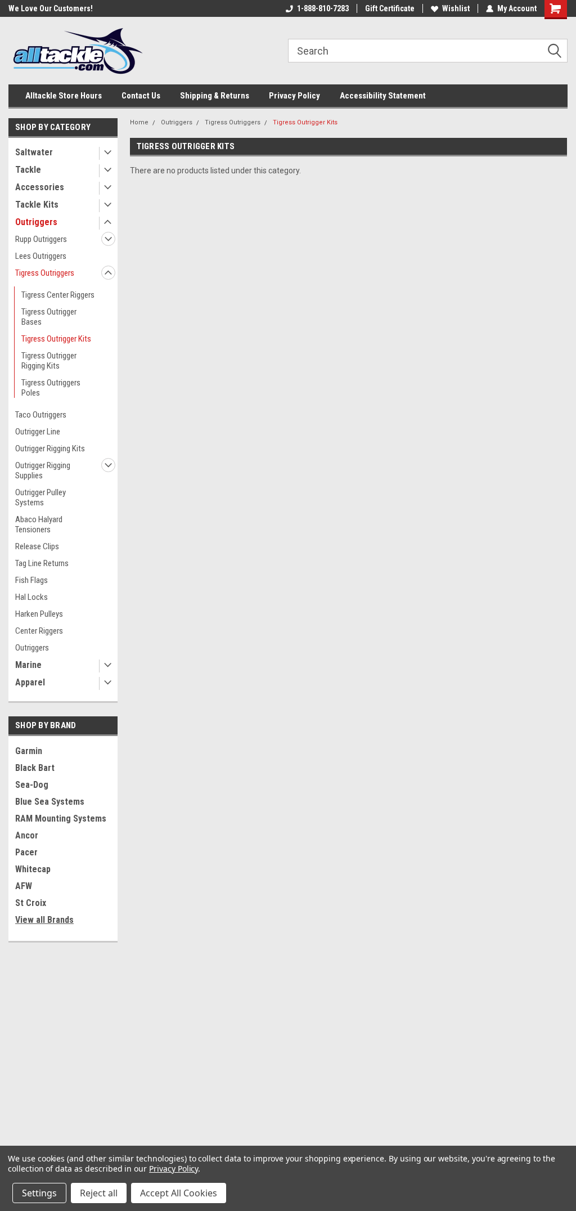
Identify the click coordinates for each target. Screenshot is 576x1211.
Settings (39, 1193)
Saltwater (34, 152)
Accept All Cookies (178, 1193)
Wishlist (456, 8)
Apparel (30, 682)
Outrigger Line (37, 432)
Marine (28, 665)
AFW (23, 886)
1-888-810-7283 (323, 8)
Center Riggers (39, 631)
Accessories (39, 187)
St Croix (30, 903)
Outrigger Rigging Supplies (42, 470)
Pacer (26, 852)
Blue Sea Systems (49, 801)
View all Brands (44, 919)
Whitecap (33, 869)
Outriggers (36, 222)
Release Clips (37, 546)
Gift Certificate (390, 8)
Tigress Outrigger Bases (48, 317)
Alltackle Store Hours (63, 96)
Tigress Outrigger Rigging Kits (48, 361)
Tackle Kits (36, 204)
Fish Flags (31, 580)
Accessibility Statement (383, 96)
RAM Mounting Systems (60, 818)
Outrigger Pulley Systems (40, 497)
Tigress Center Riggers (57, 295)
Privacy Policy (294, 96)
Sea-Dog (31, 784)
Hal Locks (31, 597)
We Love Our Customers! (50, 8)
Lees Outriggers (40, 256)
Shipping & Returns (214, 96)
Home (139, 122)
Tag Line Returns (42, 563)
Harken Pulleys (39, 614)
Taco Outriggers (40, 415)
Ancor (26, 835)
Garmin (28, 751)
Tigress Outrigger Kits (56, 339)
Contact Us (141, 96)
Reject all (99, 1193)
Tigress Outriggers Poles (50, 388)
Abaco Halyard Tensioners (38, 524)
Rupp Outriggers (41, 239)
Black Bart (35, 768)
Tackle (28, 169)
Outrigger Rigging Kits (50, 448)
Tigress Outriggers (44, 273)
